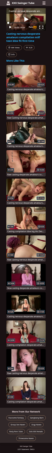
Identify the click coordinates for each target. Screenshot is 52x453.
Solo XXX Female (36, 431)
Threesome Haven (26, 438)
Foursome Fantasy (16, 418)
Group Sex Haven (18, 424)
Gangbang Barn (37, 418)
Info (13, 54)
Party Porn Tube (16, 431)
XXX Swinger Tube (23, 3)
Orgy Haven (36, 424)
